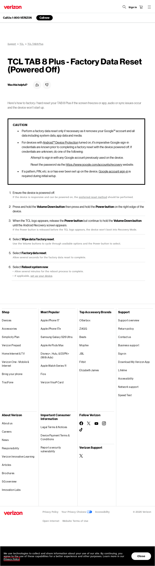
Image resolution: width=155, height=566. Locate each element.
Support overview (128, 320)
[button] (37, 85)
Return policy (126, 328)
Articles (6, 464)
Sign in (122, 353)
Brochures (8, 473)
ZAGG (83, 328)
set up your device (41, 275)
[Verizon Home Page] (13, 7)
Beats (82, 337)
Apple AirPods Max (52, 345)
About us (7, 423)
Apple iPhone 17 (50, 320)
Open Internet (51, 521)
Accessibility (126, 378)
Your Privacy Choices (74, 511)
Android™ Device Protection (60, 142)
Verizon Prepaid (11, 345)
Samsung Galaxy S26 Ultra (56, 337)
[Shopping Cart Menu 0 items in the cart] (141, 7)
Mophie (83, 345)
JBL (81, 353)
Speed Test (125, 395)
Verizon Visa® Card (52, 382)
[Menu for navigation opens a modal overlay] (149, 7)
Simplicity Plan (10, 337)
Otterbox (84, 320)
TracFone (7, 382)
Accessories (9, 328)
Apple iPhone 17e (51, 328)
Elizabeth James (89, 370)
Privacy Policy (50, 511)
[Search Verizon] (124, 7)
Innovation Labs (11, 489)
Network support (128, 386)
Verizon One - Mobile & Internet (15, 363)
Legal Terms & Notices (54, 427)
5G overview (9, 481)
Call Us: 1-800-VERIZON (17, 17)
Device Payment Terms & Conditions (55, 437)
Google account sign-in (113, 171)
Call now (45, 17)
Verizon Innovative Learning (18, 456)
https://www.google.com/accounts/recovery (94, 164)
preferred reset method (93, 197)
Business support (128, 345)
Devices (7, 320)
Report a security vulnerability (51, 449)
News (5, 440)
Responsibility (10, 448)
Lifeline (122, 370)
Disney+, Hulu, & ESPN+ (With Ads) (55, 355)
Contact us (124, 337)
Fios (43, 374)
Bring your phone (12, 374)
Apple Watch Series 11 (54, 365)
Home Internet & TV (13, 353)
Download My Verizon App (134, 361)
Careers (7, 431)
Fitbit (82, 361)
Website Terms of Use (75, 521)
